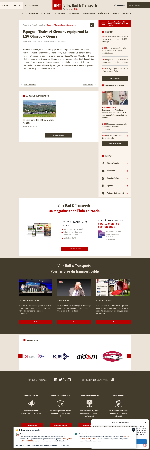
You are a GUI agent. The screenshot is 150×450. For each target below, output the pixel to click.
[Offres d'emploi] (127, 163)
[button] (146, 422)
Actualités (26, 25)
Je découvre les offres (74, 249)
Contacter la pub (32, 425)
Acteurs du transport (115, 193)
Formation (111, 171)
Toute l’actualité (115, 78)
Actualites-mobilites (38, 25)
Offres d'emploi (113, 163)
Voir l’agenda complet (115, 143)
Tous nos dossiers (58, 135)
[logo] (35, 356)
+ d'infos (35, 322)
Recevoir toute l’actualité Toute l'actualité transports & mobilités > (118, 23)
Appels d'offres (113, 178)
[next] (129, 356)
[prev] (20, 356)
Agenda (110, 186)
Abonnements (137, 5)
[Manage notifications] (145, 445)
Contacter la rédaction (60, 425)
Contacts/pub (33, 5)
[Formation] (127, 171)
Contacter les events (89, 425)
